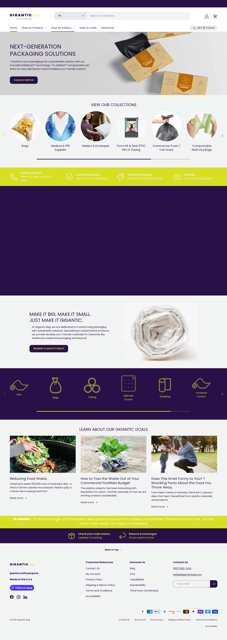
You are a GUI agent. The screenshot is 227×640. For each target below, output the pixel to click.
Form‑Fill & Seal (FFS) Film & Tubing (131, 148)
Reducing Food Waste (28, 478)
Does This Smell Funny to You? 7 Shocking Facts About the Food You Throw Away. (181, 483)
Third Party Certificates (144, 590)
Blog (132, 568)
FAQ (132, 574)
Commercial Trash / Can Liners (166, 148)
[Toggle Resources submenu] (116, 28)
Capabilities (137, 579)
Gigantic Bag (23, 619)
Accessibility (93, 596)
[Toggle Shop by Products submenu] (45, 28)
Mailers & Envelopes (95, 146)
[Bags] (25, 126)
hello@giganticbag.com (187, 574)
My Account (93, 574)
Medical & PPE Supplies (60, 148)
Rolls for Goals (88, 28)
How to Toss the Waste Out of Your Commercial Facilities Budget (110, 480)
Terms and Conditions (99, 590)
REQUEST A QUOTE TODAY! (49, 348)
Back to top (112, 549)
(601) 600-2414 (182, 568)
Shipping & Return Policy (100, 585)
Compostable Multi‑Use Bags (202, 148)
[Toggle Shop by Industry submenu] (74, 28)
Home (13, 28)
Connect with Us (24, 80)
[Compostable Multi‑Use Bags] (202, 126)
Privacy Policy (94, 579)
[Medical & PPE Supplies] (60, 126)
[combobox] (121, 16)
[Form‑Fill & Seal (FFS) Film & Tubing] (131, 126)
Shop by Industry (61, 28)
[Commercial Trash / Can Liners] (166, 126)
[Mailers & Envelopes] (96, 126)
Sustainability (138, 585)
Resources (107, 28)
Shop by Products (32, 28)
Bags (25, 146)
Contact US (93, 568)
